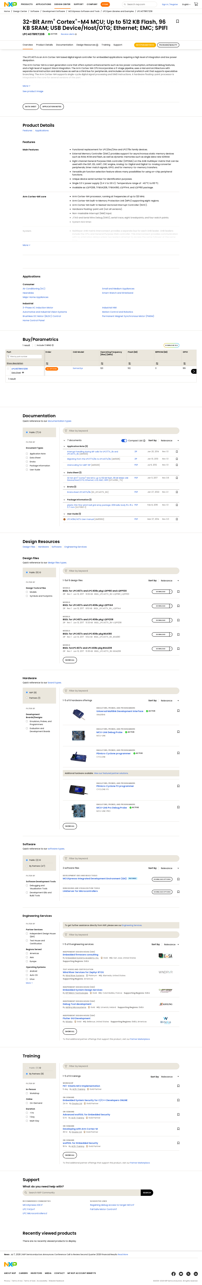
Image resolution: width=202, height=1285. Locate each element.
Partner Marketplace (140, 1039)
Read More (128, 1254)
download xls (171, 345)
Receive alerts (67, 34)
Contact (59, 1273)
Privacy (7, 1281)
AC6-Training (78, 1089)
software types (56, 848)
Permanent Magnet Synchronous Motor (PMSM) (128, 316)
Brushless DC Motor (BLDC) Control (42, 316)
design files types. (57, 562)
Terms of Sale (29, 1281)
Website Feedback (56, 1281)
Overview (28, 44)
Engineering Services (75, 546)
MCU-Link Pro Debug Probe (111, 807)
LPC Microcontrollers (34, 1213)
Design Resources (86, 44)
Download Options (162, 879)
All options (52, 369)
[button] (186, 4)
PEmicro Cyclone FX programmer (115, 786)
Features (27, 130)
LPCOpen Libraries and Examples (118, 11)
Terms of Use (17, 1281)
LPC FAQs (28, 1209)
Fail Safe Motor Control (102, 1209)
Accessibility (42, 1281)
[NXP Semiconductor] (10, 4)
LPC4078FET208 (20, 368)
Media (48, 1273)
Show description (15, 363)
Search (147, 1192)
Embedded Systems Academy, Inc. (82, 958)
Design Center (20, 11)
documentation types (59, 421)
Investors (36, 1273)
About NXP (10, 1273)
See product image (33, 91)
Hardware (43, 546)
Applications (42, 130)
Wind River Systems (75, 975)
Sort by (152, 440)
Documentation (64, 44)
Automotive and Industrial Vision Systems (45, 311)
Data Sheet (16, 373)
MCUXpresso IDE (32, 1205)
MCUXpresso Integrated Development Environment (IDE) (95, 878)
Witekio (69, 1021)
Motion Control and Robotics (117, 311)
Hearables (28, 292)
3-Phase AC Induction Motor (38, 307)
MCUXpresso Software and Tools (83, 11)
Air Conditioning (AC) (34, 288)
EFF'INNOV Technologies (77, 993)
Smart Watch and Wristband (117, 292)
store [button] (105, 4)
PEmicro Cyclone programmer (113, 753)
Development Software (54, 11)
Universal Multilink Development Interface (119, 711)
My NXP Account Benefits (81, 1273)
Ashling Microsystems (76, 1007)
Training (106, 44)
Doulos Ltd (77, 1103)
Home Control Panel (34, 320)
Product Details (44, 44)
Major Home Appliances (35, 297)
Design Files (29, 546)
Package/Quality (168, 45)
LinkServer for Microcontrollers (80, 891)
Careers (23, 1273)
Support (118, 44)
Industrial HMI (109, 307)
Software (35, 11)
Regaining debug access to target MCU (111, 1205)
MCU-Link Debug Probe (109, 732)
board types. (55, 682)
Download (160, 592)
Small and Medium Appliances (118, 288)
